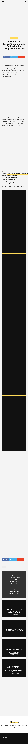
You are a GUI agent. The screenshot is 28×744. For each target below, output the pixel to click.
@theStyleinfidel (11, 177)
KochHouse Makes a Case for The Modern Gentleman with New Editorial (14, 630)
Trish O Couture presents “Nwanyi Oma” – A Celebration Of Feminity (14, 611)
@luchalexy (11, 179)
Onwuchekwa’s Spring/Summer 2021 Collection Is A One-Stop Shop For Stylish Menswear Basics (14, 669)
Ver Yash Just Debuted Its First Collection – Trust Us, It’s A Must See (14, 651)
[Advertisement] (14, 19)
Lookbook (14, 37)
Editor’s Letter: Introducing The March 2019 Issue (14, 591)
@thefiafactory (11, 173)
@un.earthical (10, 181)
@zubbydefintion (10, 183)
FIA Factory (10, 566)
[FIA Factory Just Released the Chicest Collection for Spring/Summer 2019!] (14, 198)
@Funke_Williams (12, 175)
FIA (7, 566)
